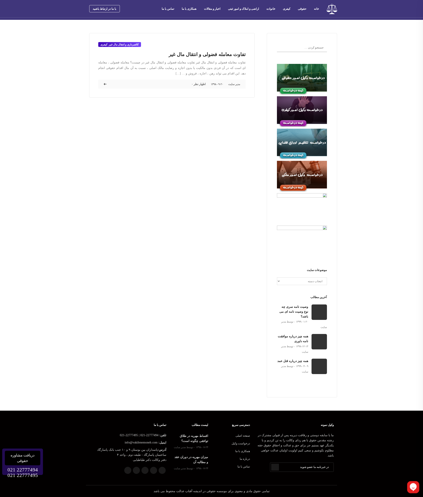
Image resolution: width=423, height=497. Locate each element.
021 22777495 (22, 475)
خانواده (271, 8)
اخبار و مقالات (212, 8)
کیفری (286, 8)
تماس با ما (168, 8)
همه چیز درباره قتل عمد (292, 361)
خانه (316, 8)
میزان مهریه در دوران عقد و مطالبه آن (191, 459)
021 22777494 (22, 470)
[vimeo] (146, 8)
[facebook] (126, 8)
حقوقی (302, 8)
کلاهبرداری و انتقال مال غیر (124, 44)
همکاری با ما (189, 8)
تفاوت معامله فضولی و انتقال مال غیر (207, 54)
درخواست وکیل (241, 443)
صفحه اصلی (243, 435)
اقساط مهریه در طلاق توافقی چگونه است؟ (194, 438)
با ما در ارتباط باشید (104, 8)
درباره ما (245, 458)
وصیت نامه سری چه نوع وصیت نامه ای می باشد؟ (293, 311)
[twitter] (133, 8)
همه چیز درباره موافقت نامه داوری (293, 339)
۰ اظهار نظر (198, 84)
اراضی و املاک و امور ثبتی (243, 8)
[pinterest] (139, 8)
